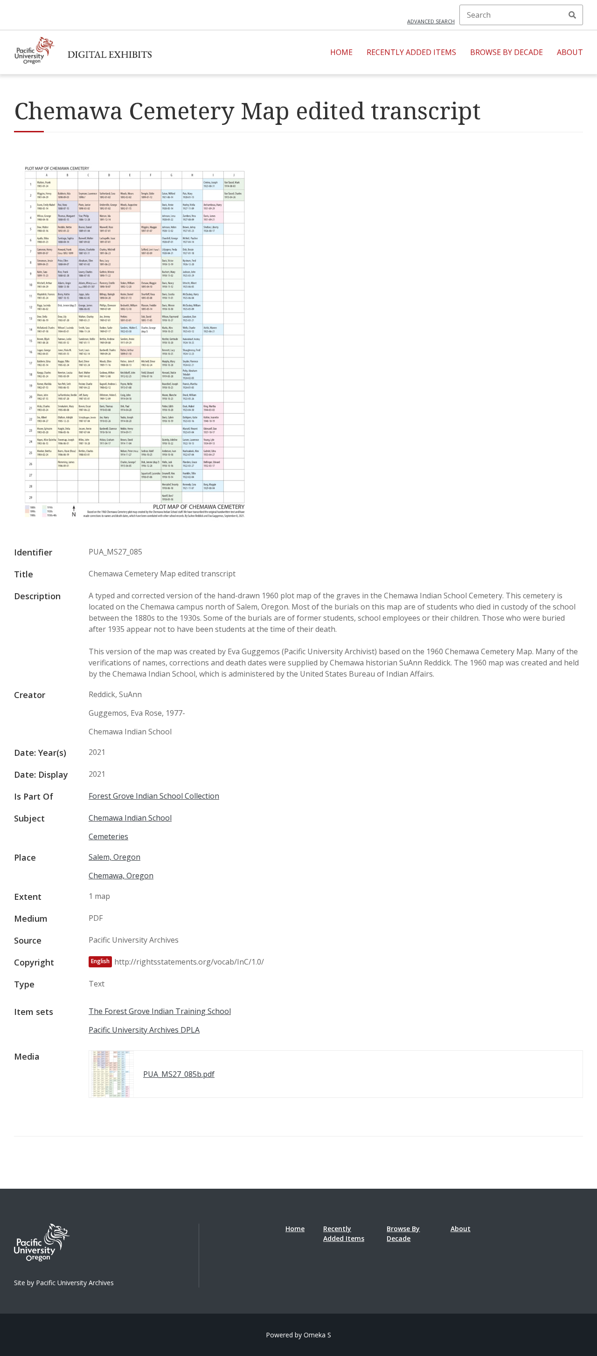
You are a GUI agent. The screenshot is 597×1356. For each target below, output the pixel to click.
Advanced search (431, 21)
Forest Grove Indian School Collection (154, 796)
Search (572, 15)
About (570, 52)
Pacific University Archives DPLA (144, 1030)
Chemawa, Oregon (121, 875)
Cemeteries (108, 836)
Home (341, 52)
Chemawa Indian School (130, 818)
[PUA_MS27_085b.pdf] (135, 525)
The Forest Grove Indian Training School (160, 1011)
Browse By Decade (506, 52)
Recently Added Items (411, 52)
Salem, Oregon (114, 857)
